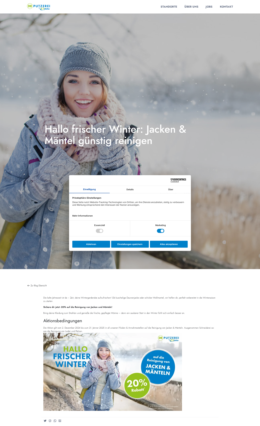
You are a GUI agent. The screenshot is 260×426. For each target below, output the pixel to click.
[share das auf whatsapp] (55, 420)
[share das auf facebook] (50, 420)
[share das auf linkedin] (60, 420)
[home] (38, 6)
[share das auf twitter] (45, 420)
